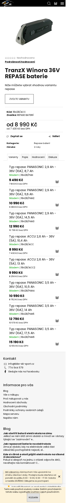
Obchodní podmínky (15, 406)
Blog (5, 391)
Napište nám (10, 418)
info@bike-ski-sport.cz (21, 363)
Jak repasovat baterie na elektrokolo (27, 444)
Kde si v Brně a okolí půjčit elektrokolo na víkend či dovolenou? (33, 455)
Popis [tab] (25, 157)
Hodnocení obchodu (15, 402)
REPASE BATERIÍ (25, 115)
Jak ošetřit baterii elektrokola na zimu (27, 433)
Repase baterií (42, 143)
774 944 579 (15, 367)
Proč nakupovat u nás (15, 398)
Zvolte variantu (19, 99)
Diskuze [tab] (53, 157)
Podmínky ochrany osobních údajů (23, 410)
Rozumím (33, 497)
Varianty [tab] (13, 157)
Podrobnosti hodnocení (20, 61)
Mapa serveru (11, 414)
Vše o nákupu (11, 394)
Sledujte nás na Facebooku (23, 371)
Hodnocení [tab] (38, 157)
